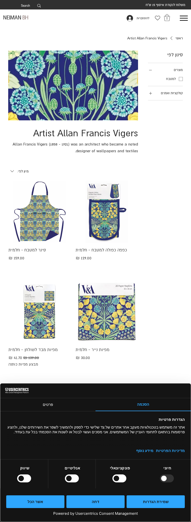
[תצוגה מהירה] (107, 212)
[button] (167, 17)
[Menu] (183, 18)
